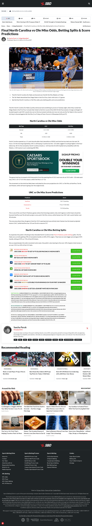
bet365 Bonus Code (30, 461)
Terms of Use (48, 490)
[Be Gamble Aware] (46, 520)
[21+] (23, 520)
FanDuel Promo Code (31, 465)
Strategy (72, 463)
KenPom (27, 201)
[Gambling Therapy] (35, 519)
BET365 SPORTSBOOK (20, 255)
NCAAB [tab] (85, 18)
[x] (87, 328)
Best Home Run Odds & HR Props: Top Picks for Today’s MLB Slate (40, 373)
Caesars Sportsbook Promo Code (34, 467)
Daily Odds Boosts (7, 22)
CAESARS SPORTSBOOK (21, 280)
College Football (62, 369)
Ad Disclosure (87, 26)
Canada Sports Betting (53, 461)
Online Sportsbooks (52, 456)
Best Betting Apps (52, 465)
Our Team (5, 461)
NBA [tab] (59, 18)
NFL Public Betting (7, 481)
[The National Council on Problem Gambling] (65, 520)
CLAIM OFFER (71, 171)
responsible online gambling (71, 505)
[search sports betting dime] (89, 3)
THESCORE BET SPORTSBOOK (22, 261)
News (8, 26)
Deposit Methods (52, 467)
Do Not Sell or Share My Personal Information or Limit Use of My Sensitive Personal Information (46, 516)
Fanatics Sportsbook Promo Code (34, 469)
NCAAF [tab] (47, 18)
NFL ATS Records (7, 483)
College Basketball (17, 26)
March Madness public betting (63, 235)
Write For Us (5, 467)
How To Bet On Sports (76, 461)
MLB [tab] (21, 18)
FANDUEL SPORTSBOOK (21, 274)
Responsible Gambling (8, 465)
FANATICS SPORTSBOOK (21, 286)
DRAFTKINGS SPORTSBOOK (22, 268)
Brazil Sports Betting (52, 463)
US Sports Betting (52, 458)
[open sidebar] (2, 3)
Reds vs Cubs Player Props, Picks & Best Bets (14, 373)
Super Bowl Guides (75, 456)
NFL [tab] (34, 18)
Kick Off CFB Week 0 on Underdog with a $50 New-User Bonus (67, 373)
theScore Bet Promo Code (32, 458)
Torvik (27, 208)
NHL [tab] (72, 18)
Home (3, 26)
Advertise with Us (7, 463)
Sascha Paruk (13, 38)
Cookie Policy (57, 490)
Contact (4, 458)
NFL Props (5, 479)
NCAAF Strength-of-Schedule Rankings (55, 22)
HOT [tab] (8, 19)
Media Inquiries (6, 469)
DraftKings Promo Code (31, 463)
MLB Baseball (8, 369)
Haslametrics (27, 205)
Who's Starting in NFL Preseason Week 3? (28, 22)
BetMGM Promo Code (31, 456)
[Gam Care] (28, 520)
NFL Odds (5, 477)
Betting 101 (73, 458)
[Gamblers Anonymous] (56, 520)
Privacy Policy (41, 490)
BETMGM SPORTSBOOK (21, 249)
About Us (4, 456)
